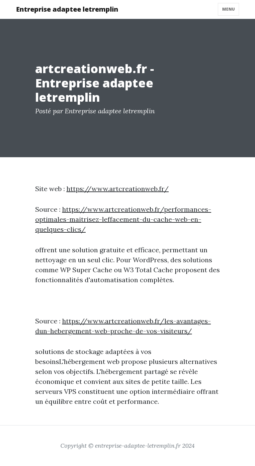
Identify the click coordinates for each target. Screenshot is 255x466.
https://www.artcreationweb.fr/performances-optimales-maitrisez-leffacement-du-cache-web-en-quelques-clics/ (123, 219)
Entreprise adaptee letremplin (67, 9)
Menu (228, 9)
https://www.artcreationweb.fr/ (117, 188)
